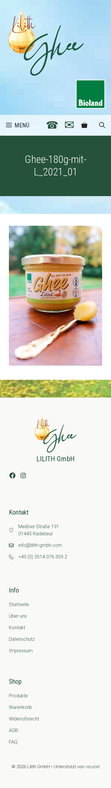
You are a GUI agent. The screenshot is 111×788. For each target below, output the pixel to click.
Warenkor (19, 707)
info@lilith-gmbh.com (40, 545)
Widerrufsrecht (24, 719)
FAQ (13, 742)
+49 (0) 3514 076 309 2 (42, 557)
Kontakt (17, 627)
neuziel (93, 766)
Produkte (18, 696)
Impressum (21, 651)
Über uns (18, 616)
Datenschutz (22, 639)
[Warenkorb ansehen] (84, 125)
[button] (102, 125)
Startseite (19, 604)
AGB (13, 730)
